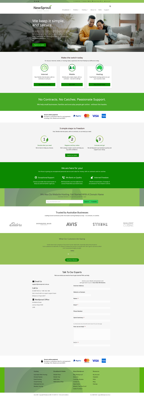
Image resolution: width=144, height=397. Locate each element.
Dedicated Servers (39, 384)
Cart (102, 1)
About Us (93, 10)
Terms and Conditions (63, 394)
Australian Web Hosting (40, 374)
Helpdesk (84, 1)
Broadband (65, 10)
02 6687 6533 (77, 1)
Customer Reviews (78, 379)
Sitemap (95, 384)
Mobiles (75, 10)
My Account (107, 1)
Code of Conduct (77, 389)
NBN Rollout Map (58, 381)
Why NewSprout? (78, 374)
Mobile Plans (57, 374)
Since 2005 (36, 394)
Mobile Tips (56, 377)
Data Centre (76, 384)
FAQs (94, 379)
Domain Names (38, 377)
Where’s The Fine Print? (79, 386)
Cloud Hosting (38, 381)
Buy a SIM (72, 84)
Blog (90, 1)
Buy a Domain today (99, 84)
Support (106, 10)
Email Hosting (38, 379)
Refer (100, 10)
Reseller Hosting (38, 386)
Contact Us (76, 381)
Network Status (96, 1)
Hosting (84, 10)
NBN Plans (56, 379)
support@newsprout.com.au (40, 284)
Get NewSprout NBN (44, 84)
